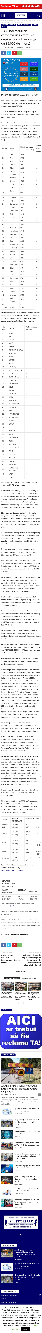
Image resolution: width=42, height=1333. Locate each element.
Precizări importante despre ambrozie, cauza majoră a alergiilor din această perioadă (20, 995)
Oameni (4, 27)
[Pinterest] (14, 53)
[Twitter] (9, 53)
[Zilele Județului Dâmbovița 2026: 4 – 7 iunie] (7, 1134)
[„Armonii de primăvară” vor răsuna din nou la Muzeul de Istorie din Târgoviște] (7, 1180)
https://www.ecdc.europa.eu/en (13, 870)
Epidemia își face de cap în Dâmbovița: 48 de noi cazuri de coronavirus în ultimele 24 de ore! (31, 960)
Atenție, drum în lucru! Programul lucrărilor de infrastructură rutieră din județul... (19, 1088)
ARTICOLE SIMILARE (12, 978)
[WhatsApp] (19, 53)
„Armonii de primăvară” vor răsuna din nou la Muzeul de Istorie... (25, 1179)
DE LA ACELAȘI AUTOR (29, 978)
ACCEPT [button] (25, 1329)
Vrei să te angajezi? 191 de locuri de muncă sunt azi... (27, 1166)
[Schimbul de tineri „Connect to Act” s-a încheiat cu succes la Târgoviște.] (7, 1146)
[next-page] (22, 1003)
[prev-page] (19, 1003)
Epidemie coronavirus (13, 20)
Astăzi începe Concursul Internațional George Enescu (10, 959)
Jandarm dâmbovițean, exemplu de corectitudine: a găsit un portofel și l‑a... (27, 1156)
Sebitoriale (9, 47)
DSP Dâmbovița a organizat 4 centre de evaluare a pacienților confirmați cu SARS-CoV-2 (34, 995)
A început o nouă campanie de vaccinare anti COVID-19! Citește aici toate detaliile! (6, 995)
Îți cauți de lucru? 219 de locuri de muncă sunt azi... (26, 1189)
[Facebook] (3, 53)
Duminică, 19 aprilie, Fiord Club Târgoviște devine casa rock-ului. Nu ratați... (27, 1202)
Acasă (2, 20)
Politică (35, 24)
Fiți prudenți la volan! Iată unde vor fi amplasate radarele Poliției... (27, 1122)
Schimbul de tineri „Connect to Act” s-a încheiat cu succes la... (26, 1144)
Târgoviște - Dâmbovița (9, 24)
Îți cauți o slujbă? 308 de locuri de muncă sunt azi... (26, 1110)
